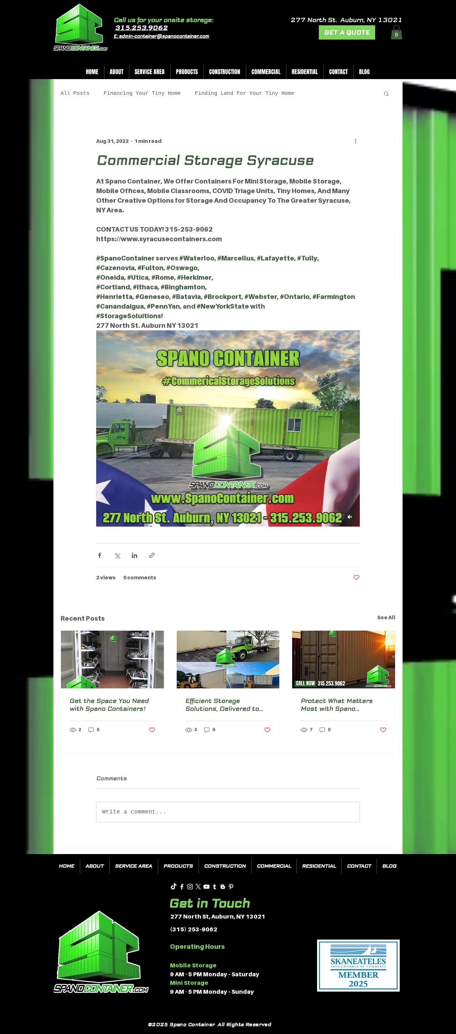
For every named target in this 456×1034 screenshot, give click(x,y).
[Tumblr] (214, 886)
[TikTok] (173, 886)
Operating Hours (197, 946)
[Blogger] (223, 886)
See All (386, 617)
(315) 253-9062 (193, 929)
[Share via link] (152, 555)
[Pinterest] (231, 886)
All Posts (75, 94)
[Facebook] (182, 886)
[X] (198, 886)
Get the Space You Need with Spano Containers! (109, 705)
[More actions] (355, 140)
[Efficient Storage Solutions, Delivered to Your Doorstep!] (228, 659)
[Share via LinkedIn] (134, 555)
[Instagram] (190, 886)
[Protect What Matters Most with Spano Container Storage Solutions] (343, 659)
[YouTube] (206, 886)
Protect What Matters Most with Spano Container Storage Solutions (337, 705)
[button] (396, 32)
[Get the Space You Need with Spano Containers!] (112, 659)
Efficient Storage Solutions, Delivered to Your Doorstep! (222, 705)
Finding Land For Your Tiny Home (244, 94)
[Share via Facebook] (99, 555)
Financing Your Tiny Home (142, 94)
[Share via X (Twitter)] (117, 555)
